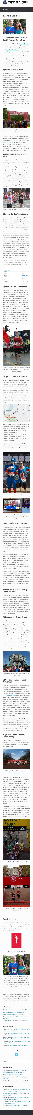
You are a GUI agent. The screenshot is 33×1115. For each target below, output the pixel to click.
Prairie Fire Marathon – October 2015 (13, 1014)
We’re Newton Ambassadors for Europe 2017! (15, 1010)
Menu (6, 9)
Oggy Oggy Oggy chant (9, 695)
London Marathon (24, 44)
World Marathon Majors (12, 50)
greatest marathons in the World (18, 52)
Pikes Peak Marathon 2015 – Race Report (17, 1045)
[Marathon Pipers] (16, 2)
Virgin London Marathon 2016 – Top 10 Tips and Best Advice (15, 38)
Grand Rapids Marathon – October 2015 (13, 1012)
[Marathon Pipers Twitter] (16, 1054)
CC (5, 673)
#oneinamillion (7, 142)
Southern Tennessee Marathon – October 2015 (15, 1021)
